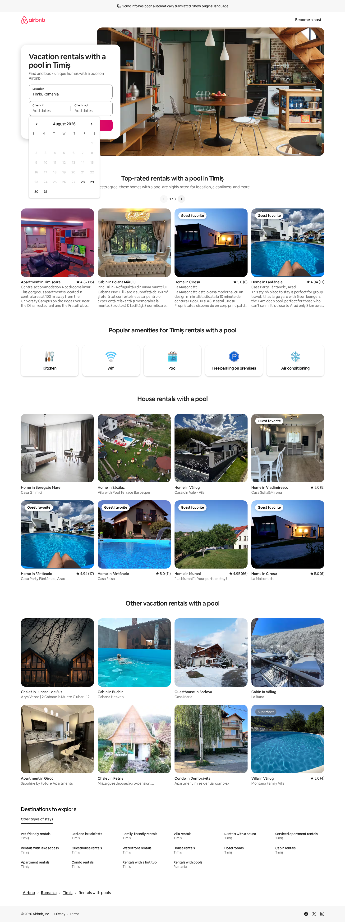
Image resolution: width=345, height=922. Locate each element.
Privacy (59, 914)
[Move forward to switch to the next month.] (91, 124)
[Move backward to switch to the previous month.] (37, 124)
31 (45, 192)
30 (36, 192)
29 (92, 182)
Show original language (210, 6)
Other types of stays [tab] (37, 819)
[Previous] (164, 199)
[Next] (181, 199)
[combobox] (70, 94)
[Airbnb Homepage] (33, 19)
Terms (74, 914)
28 (83, 182)
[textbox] (49, 110)
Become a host (308, 19)
